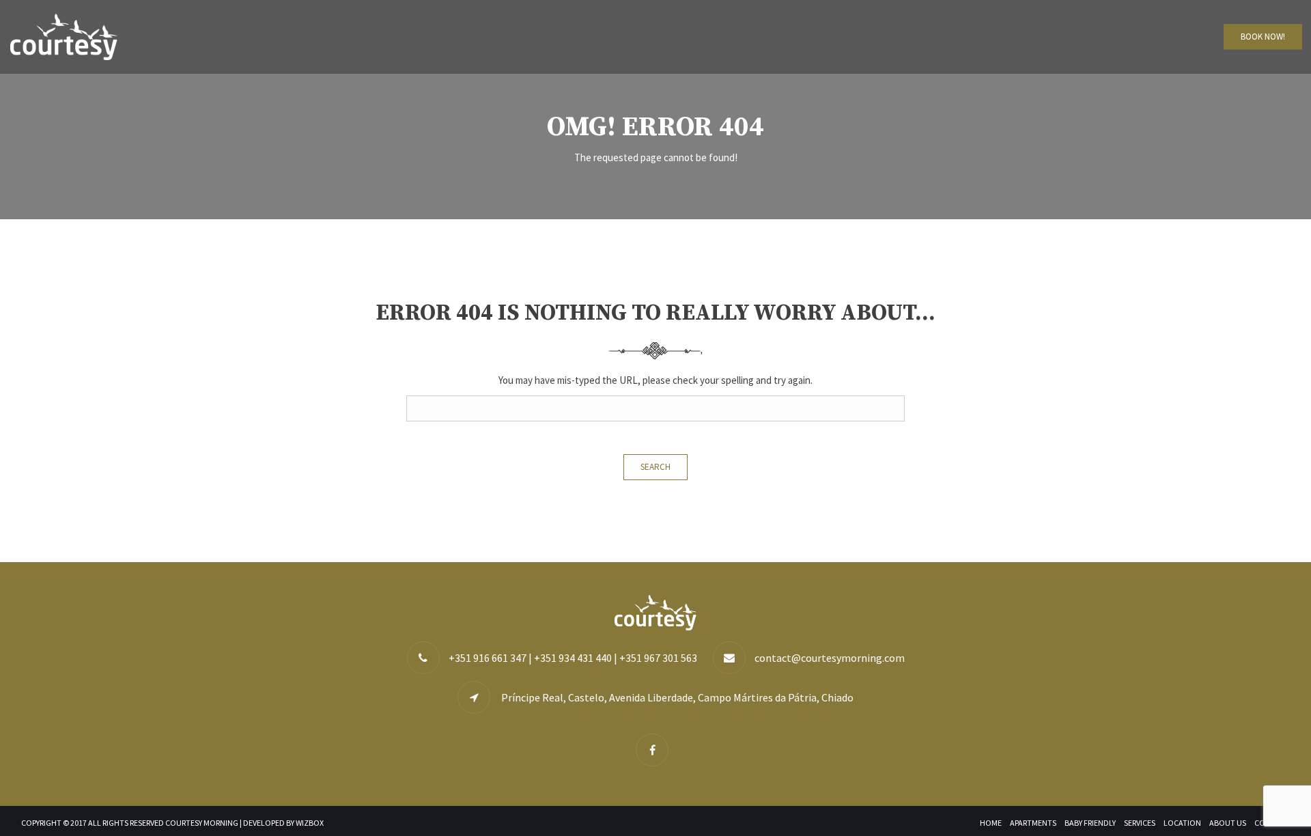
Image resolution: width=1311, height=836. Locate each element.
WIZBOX (310, 823)
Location (1182, 823)
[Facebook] (655, 750)
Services (1139, 823)
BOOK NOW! (1263, 36)
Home (991, 823)
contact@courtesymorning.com (830, 658)
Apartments (1033, 823)
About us (1227, 823)
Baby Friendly (1090, 823)
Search (655, 467)
